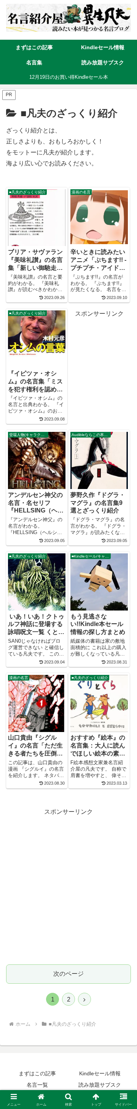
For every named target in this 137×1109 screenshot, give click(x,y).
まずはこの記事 (37, 1073)
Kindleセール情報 (100, 1073)
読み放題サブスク (99, 1085)
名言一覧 (37, 1085)
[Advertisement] (68, 885)
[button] (122, 968)
